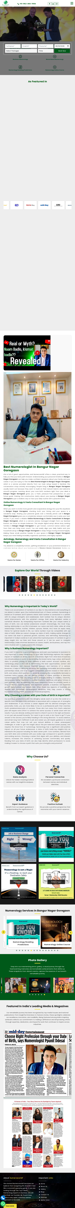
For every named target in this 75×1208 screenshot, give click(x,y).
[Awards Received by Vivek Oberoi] (37, 985)
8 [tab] (40, 595)
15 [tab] (57, 950)
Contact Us (44, 1195)
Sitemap (43, 1197)
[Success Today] (52, 205)
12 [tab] (51, 595)
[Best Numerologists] (61, 985)
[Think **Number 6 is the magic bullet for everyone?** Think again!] (14, 584)
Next (70, 933)
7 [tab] (37, 595)
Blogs (42, 1192)
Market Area (44, 1200)
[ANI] (38, 205)
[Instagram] (56, 3)
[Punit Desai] (13, 985)
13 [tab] (54, 595)
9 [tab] (43, 595)
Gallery (43, 1189)
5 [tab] (31, 595)
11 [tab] (48, 595)
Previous (3, 932)
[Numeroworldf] (5, 3)
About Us (43, 1186)
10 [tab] (45, 595)
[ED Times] (66, 205)
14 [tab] (54, 950)
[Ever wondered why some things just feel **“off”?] (37, 584)
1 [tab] (19, 595)
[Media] (37, 1064)
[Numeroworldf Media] (37, 1134)
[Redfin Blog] (10, 205)
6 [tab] (34, 595)
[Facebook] (49, 3)
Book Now (62, 51)
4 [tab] (28, 595)
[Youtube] (53, 3)
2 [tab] (22, 595)
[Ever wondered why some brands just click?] (60, 584)
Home (42, 1184)
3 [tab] (25, 595)
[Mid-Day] (24, 205)
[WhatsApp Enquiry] (2, 1203)
